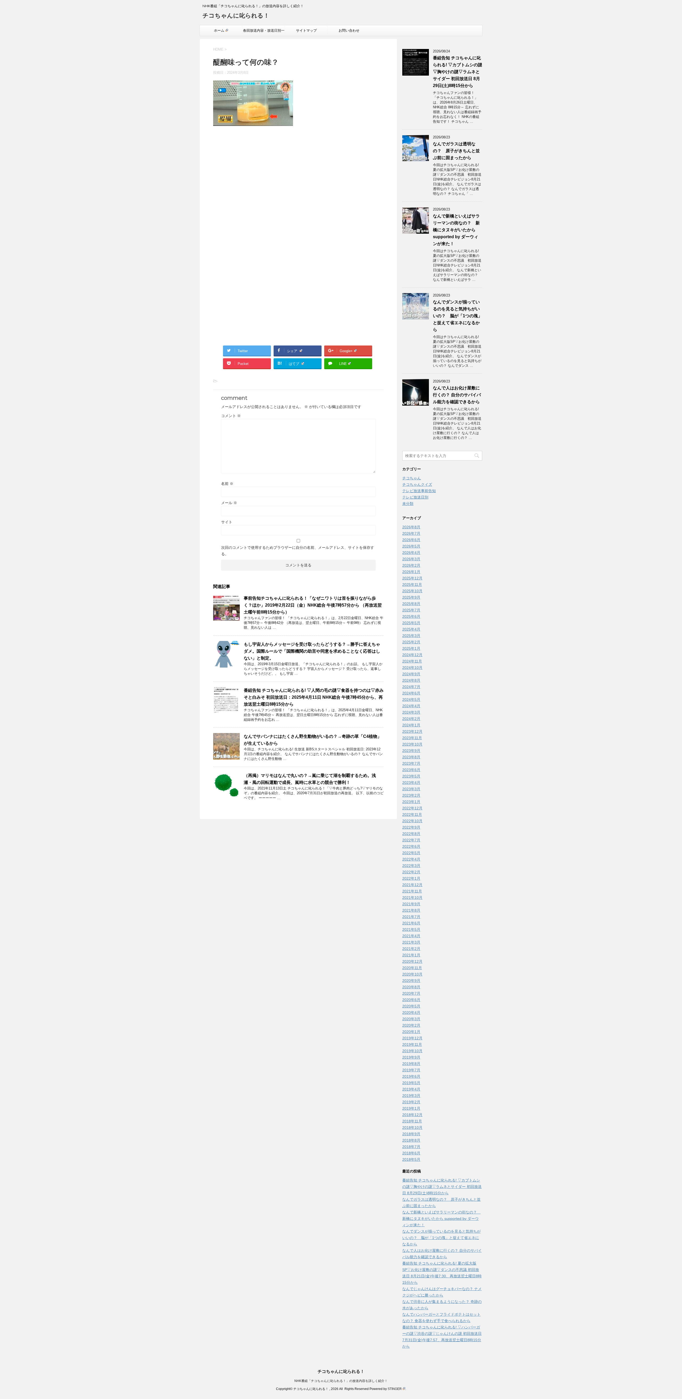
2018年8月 (411, 1140)
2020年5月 (411, 1006)
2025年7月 (411, 610)
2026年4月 (411, 552)
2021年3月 (411, 942)
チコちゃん (411, 478)
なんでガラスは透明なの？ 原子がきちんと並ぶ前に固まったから (456, 151)
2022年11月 (412, 814)
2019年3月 (411, 1095)
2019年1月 (411, 1108)
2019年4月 (411, 1089)
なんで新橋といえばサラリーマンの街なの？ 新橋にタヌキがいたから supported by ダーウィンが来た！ (456, 230)
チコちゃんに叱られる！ (235, 15)
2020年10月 (412, 974)
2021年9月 (411, 904)
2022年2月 (411, 872)
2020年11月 (412, 968)
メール (229, 503)
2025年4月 (411, 629)
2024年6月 (411, 693)
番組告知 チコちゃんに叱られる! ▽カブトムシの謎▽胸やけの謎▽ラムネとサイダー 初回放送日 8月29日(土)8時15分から (457, 72)
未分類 (407, 503)
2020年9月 (411, 980)
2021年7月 (411, 917)
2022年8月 (411, 834)
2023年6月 (411, 770)
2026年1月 (411, 572)
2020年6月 (411, 1000)
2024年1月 (411, 725)
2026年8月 (411, 527)
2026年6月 (411, 540)
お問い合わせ (349, 30)
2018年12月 (412, 1115)
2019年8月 (411, 1063)
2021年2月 (411, 949)
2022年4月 (411, 859)
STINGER (395, 1389)
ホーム (219, 30)
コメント (231, 416)
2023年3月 (411, 789)
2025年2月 (411, 642)
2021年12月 (412, 885)
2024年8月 (411, 680)
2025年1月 (411, 648)
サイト (226, 522)
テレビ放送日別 (415, 497)
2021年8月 (411, 910)
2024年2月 (411, 719)
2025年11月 (412, 584)
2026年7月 (411, 533)
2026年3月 (411, 559)
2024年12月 (412, 655)
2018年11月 (412, 1121)
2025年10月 (412, 591)
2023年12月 (412, 731)
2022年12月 (412, 808)
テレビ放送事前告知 (419, 491)
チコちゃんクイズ (417, 484)
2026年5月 (411, 546)
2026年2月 (411, 565)
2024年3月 (411, 712)
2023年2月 (411, 795)
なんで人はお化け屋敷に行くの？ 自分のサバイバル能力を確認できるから (457, 395)
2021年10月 (412, 897)
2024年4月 (411, 706)
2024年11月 (412, 661)
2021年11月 (412, 891)
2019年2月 (411, 1102)
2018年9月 (411, 1134)
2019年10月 (412, 1051)
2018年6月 (411, 1153)
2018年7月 (411, 1147)
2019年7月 (411, 1070)
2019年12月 (412, 1038)
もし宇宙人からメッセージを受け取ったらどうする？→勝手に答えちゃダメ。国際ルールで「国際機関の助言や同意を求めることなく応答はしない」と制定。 (312, 651)
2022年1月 (411, 878)
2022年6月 (411, 846)
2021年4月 (411, 936)
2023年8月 (411, 757)
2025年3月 (411, 635)
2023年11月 (412, 738)
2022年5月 (411, 853)
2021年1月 (411, 955)
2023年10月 (412, 744)
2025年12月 (412, 578)
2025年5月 (411, 623)
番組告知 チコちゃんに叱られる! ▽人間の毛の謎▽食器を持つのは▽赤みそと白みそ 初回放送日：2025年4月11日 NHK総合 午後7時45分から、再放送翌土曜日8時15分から (314, 697)
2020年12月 (412, 961)
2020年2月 (411, 1025)
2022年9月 (411, 827)
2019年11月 (412, 1044)
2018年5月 (411, 1159)
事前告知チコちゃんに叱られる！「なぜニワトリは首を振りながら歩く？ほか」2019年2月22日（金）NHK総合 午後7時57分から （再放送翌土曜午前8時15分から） (313, 605)
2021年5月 (411, 929)
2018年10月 (412, 1127)
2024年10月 (412, 667)
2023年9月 (411, 750)
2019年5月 (411, 1083)
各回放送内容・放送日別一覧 (264, 32)
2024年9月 (411, 674)
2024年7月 (411, 687)
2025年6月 (411, 616)
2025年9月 (411, 597)
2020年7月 (411, 993)
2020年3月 (411, 1019)
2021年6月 (411, 923)
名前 (227, 484)
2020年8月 (411, 987)
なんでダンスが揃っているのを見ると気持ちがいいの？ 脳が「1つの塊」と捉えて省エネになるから (457, 316)
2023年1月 (411, 802)
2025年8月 (411, 604)
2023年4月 (411, 782)
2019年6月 (411, 1076)
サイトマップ (306, 30)
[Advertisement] (298, 187)
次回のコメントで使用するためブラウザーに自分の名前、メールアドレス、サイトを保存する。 (297, 550)
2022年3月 (411, 865)
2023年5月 (411, 776)
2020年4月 (411, 1012)
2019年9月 (411, 1057)
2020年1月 (411, 1032)
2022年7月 (411, 840)
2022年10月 (412, 821)
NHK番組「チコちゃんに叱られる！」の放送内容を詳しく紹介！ (341, 1381)
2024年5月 (411, 699)
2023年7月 (411, 763)
